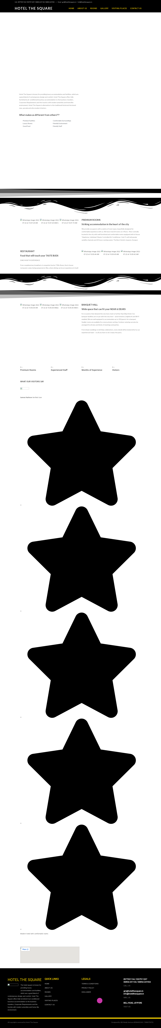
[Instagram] (99, 1000)
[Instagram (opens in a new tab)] (143, 2)
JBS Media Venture (126, 1022)
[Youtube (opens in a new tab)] (145, 2)
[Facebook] (84, 1000)
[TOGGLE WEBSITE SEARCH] (145, 8)
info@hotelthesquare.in (85, 2)
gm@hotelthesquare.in (69, 2)
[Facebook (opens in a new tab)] (140, 2)
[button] (80, 76)
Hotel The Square (34, 8)
